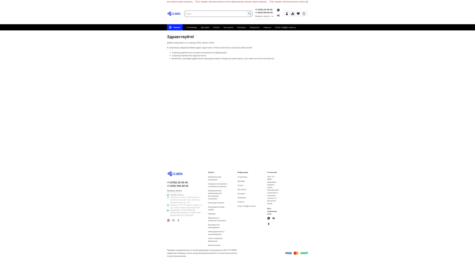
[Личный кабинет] (287, 14)
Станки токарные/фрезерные (215, 239)
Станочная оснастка (216, 203)
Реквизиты (255, 27)
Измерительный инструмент (214, 178)
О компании (191, 27)
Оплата (216, 27)
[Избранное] (298, 14)
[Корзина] (304, 14)
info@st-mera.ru (176, 194)
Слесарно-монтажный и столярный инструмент (217, 185)
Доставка (205, 27)
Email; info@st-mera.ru (285, 27)
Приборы (211, 214)
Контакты (241, 27)
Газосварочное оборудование (214, 226)
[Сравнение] (292, 14)
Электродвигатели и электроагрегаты (216, 232)
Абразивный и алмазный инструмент (217, 219)
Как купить (228, 27)
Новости (267, 27)
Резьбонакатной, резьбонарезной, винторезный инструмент (215, 194)
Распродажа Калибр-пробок (216, 208)
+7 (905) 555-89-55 (264, 12)
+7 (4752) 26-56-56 (264, 9)
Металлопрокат (214, 245)
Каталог (177, 27)
